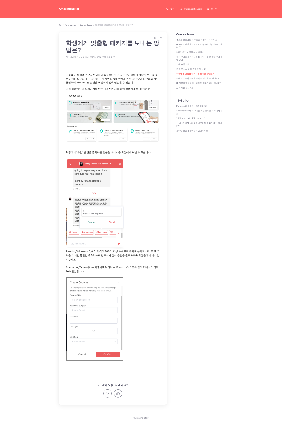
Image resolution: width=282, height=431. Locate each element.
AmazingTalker (69, 8)
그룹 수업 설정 (182, 64)
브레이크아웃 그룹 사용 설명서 (190, 52)
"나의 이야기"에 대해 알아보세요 (190, 118)
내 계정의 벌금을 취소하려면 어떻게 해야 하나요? (198, 83)
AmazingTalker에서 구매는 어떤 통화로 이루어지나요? (199, 112)
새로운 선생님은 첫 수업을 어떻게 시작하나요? (197, 39)
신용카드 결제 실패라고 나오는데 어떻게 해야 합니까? (199, 124)
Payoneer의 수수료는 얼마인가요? (191, 106)
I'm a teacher (71, 25)
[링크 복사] (161, 38)
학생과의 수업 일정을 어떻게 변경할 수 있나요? (197, 78)
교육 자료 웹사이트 (184, 88)
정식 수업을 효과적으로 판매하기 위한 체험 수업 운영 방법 (199, 58)
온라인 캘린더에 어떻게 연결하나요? (192, 130)
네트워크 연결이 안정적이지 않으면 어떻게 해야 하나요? (199, 45)
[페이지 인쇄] (155, 38)
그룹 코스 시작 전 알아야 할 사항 (191, 69)
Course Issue (86, 25)
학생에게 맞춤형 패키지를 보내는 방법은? (114, 25)
